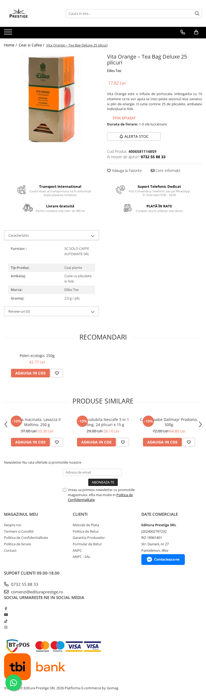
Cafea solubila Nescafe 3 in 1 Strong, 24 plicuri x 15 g (103, 422)
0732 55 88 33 (24, 584)
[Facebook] (6, 608)
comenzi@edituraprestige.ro (36, 591)
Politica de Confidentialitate (26, 537)
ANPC (77, 550)
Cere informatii (167, 170)
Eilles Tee (114, 70)
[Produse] (8, 34)
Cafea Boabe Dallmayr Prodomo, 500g (169, 422)
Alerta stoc (136, 136)
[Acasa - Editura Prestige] (31, 13)
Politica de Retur (86, 531)
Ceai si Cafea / (32, 45)
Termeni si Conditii (19, 531)
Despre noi (12, 524)
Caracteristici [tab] (18, 235)
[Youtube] (6, 614)
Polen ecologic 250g (37, 355)
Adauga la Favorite (126, 170)
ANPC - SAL (81, 556)
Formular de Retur (87, 544)
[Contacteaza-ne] (183, 32)
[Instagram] (6, 627)
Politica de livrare (17, 544)
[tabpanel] (51, 97)
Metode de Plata (86, 524)
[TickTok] (6, 621)
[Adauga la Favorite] (57, 373)
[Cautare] (197, 13)
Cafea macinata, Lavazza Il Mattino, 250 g (37, 422)
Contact (10, 550)
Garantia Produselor (89, 537)
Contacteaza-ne (166, 559)
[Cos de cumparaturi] (196, 32)
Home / (11, 45)
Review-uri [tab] (19, 311)
